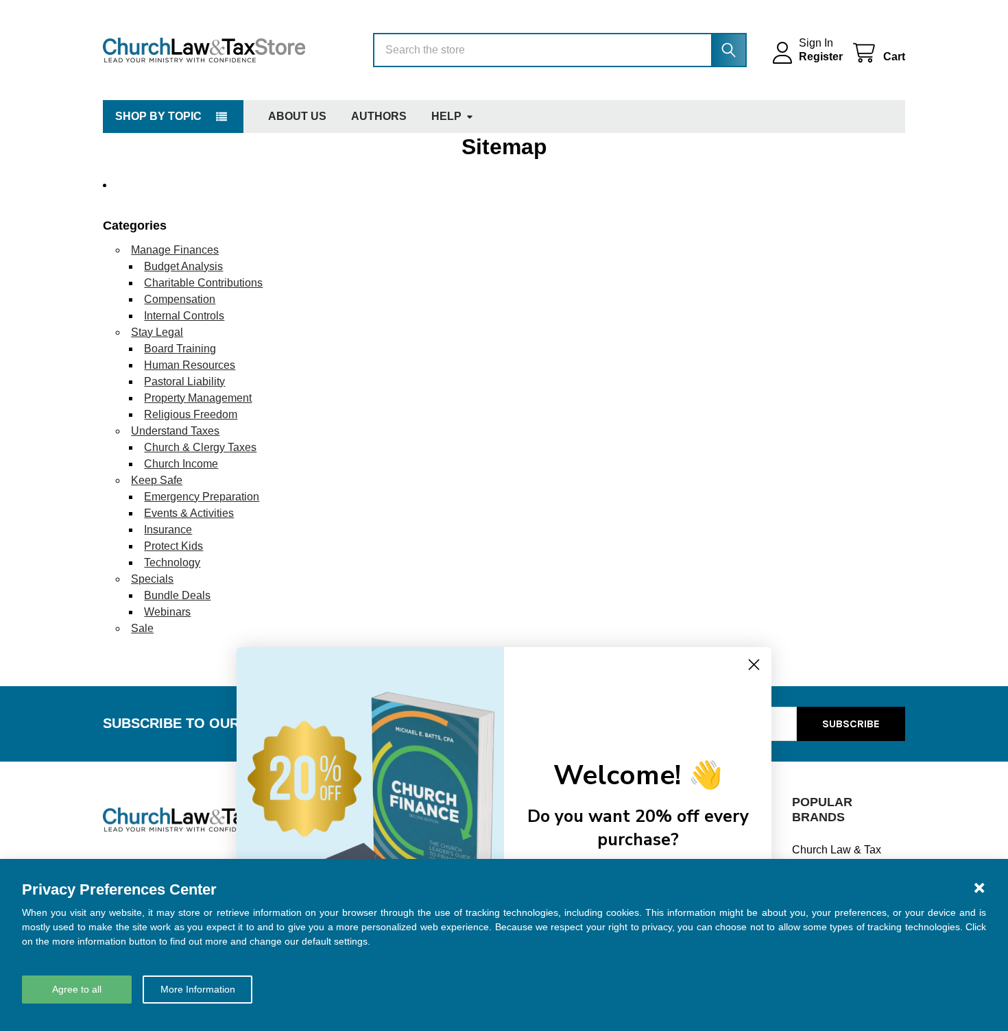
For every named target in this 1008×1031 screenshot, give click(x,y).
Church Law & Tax (836, 850)
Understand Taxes (175, 431)
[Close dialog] (754, 665)
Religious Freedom (190, 414)
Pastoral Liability (184, 381)
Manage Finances (175, 250)
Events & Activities (189, 513)
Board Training (180, 348)
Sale (142, 628)
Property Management (198, 398)
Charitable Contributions (203, 283)
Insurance (168, 529)
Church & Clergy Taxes (200, 447)
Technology (172, 562)
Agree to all (76, 989)
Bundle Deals (177, 595)
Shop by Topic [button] (158, 116)
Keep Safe (156, 480)
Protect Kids (173, 546)
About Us (297, 116)
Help (446, 116)
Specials (152, 579)
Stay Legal (157, 332)
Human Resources (189, 365)
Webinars (167, 612)
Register (821, 56)
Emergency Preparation (201, 496)
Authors (379, 116)
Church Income (181, 464)
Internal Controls (184, 316)
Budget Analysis (183, 266)
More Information (197, 989)
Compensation (179, 299)
